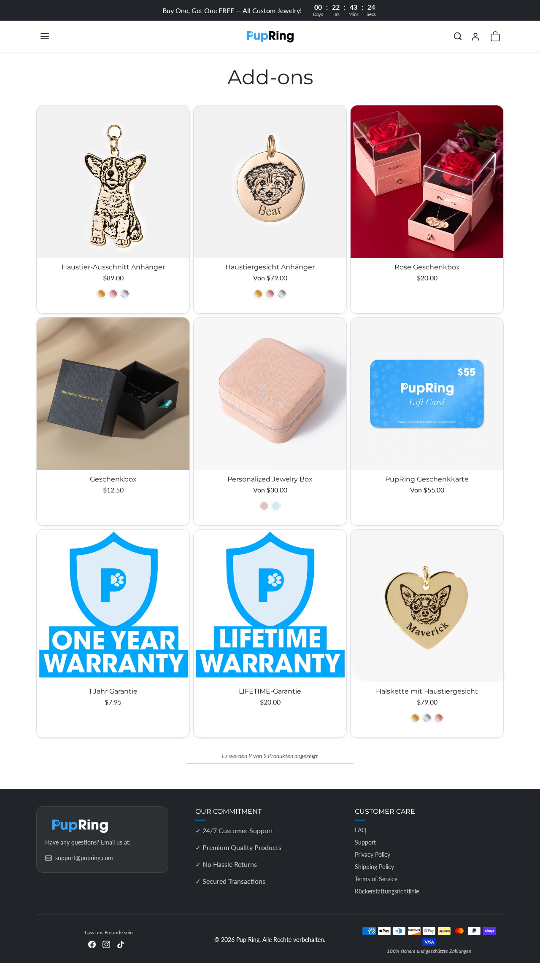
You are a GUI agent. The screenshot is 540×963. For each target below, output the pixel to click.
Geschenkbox (113, 479)
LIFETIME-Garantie (270, 691)
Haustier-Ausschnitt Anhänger (113, 267)
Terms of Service (376, 878)
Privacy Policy (372, 854)
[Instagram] (106, 943)
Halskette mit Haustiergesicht (427, 691)
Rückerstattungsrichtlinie (387, 891)
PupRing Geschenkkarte (427, 479)
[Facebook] (92, 943)
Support (365, 842)
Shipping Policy (374, 866)
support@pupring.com (84, 857)
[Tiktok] (120, 943)
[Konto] (475, 36)
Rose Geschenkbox (427, 267)
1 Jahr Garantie (113, 691)
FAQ (360, 830)
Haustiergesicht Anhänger (270, 267)
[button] (53, 36)
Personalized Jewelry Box (270, 479)
